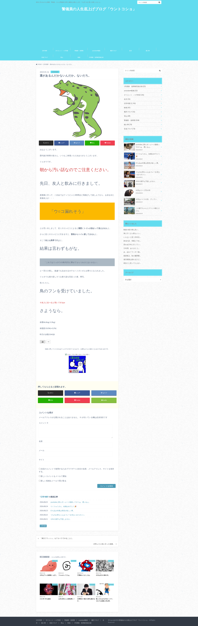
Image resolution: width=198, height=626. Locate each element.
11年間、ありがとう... (131, 248)
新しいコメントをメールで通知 (53, 476)
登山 (61, 57)
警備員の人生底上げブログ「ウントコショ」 (99, 9)
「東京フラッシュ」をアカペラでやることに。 (57, 538)
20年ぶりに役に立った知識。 (103, 544)
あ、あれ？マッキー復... (132, 252)
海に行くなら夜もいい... (132, 233)
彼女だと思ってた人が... (132, 263)
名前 (41, 441)
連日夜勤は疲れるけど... (132, 259)
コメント (43, 423)
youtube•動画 (96, 50)
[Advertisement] (99, 28)
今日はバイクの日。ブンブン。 (147, 200)
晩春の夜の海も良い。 (132, 230)
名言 (130, 50)
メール (41, 450)
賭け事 (148, 50)
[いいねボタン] (42, 341)
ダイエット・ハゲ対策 (61, 50)
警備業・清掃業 (79, 50)
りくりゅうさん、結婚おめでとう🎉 (64, 506)
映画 (79, 57)
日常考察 (44, 50)
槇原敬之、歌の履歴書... (132, 256)
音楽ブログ (44, 57)
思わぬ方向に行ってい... (132, 244)
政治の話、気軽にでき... (132, 241)
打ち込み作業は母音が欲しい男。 (63, 511)
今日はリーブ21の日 (143, 191)
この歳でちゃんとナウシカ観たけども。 (148, 210)
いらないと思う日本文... (132, 237)
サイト (41, 459)
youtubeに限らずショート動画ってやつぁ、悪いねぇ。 (70, 502)
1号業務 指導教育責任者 (96, 57)
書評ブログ (113, 50)
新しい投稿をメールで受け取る (53, 481)
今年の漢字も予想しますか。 (61, 519)
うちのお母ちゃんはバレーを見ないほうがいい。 (68, 515)
